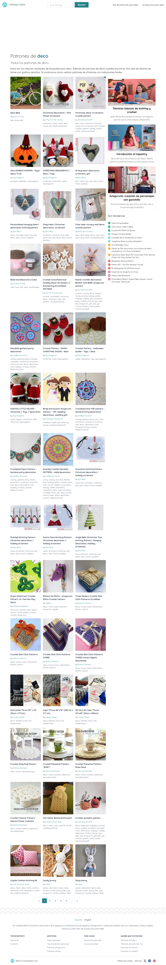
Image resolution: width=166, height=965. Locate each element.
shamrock (14, 610)
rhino (51, 607)
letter (12, 235)
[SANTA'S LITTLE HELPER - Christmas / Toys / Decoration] (25, 389)
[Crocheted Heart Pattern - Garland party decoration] (25, 449)
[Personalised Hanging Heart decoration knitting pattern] (25, 204)
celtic (55, 490)
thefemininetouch (21, 893)
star (96, 419)
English (88, 919)
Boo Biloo (82, 177)
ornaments (56, 181)
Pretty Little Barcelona (121, 275)
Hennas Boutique (20, 768)
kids (21, 287)
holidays (78, 298)
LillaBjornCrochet (20, 355)
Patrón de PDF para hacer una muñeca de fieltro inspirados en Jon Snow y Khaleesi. (132, 249)
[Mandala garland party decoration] (25, 328)
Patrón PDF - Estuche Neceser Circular (127, 264)
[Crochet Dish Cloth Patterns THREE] (58, 634)
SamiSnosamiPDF (85, 120)
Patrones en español (129, 951)
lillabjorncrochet (16, 369)
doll (76, 304)
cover (70, 482)
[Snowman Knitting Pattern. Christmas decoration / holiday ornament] (90, 449)
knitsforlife (19, 120)
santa (64, 181)
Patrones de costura (129, 947)
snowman (97, 123)
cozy (56, 825)
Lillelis (48, 884)
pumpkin (14, 181)
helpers (19, 419)
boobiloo (84, 184)
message (19, 235)
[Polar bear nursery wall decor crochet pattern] (90, 204)
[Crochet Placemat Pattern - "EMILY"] (58, 744)
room (102, 235)
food (25, 287)
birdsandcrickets (97, 237)
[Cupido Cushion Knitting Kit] (25, 860)
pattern (85, 128)
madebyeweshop (50, 828)
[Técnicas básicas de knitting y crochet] (131, 92)
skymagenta (33, 181)
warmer (62, 825)
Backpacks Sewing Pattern (123, 261)
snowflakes (54, 296)
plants (34, 610)
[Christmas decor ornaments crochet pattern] (90, 93)
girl (98, 304)
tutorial (90, 301)
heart (60, 123)
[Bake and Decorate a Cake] (25, 260)
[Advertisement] (83, 29)
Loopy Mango (18, 717)
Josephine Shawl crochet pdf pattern (127, 241)
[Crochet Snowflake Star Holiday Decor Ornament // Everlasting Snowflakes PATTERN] (58, 260)
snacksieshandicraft (57, 425)
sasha (98, 128)
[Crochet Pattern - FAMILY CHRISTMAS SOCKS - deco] (58, 328)
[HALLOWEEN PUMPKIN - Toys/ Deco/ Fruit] (25, 151)
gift (50, 126)
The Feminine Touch (21, 884)
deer (67, 235)
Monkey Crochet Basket (121, 234)
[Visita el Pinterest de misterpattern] (154, 961)
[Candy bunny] (58, 860)
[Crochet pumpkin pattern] (90, 798)
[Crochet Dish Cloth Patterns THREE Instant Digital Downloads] (90, 634)
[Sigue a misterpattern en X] (145, 961)
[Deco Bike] (25, 93)
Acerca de (14, 940)
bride (63, 422)
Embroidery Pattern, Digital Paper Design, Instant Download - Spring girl (132, 280)
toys (17, 287)
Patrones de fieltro (128, 940)
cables (52, 487)
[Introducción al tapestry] (131, 138)
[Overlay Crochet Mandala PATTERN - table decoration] (58, 449)
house (45, 126)
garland (20, 359)
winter (36, 890)
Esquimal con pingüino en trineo (125, 272)
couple (53, 422)
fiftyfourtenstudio (60, 126)
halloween (22, 181)
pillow (57, 482)
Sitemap (138, 961)
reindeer (101, 126)
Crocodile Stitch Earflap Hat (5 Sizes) (127, 237)
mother (78, 293)
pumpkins (92, 828)
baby (87, 235)
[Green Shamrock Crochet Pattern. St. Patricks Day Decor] (25, 576)
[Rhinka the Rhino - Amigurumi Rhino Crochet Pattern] (58, 576)
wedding (46, 422)
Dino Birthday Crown (120, 245)
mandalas (14, 361)
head (56, 607)
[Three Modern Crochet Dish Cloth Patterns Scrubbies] (90, 576)
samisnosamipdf (88, 131)
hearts (32, 480)
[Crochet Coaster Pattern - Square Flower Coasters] (25, 798)
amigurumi (79, 126)
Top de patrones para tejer (125, 4)
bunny (91, 296)
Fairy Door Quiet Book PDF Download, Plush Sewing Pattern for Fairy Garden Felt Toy (133, 256)
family (78, 296)
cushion (63, 482)
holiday (92, 128)
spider (77, 359)
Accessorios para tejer (153, 4)
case (45, 485)
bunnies (84, 296)
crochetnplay (33, 287)
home (77, 184)
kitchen (78, 609)
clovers (13, 612)
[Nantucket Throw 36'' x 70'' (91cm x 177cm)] (25, 690)
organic (98, 293)
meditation (47, 490)
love (87, 181)
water (51, 825)
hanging (18, 367)
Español (78, 919)
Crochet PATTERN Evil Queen (123, 230)
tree (81, 123)
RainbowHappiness (21, 606)
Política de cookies (125, 961)
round (62, 485)
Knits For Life (18, 116)
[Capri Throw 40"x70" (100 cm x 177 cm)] (58, 690)
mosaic (68, 493)
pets (77, 181)
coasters (57, 774)
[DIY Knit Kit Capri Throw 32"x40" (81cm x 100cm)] (90, 690)
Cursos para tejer (91, 944)
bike (12, 120)
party (27, 359)
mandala (33, 359)
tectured (59, 480)
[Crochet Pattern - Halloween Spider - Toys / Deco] (90, 328)
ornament (89, 126)
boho (77, 237)
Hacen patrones (53, 940)
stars (64, 299)
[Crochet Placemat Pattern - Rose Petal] (90, 744)
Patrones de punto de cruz (132, 944)
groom (46, 425)
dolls (100, 301)
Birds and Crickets (85, 231)
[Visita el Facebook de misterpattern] (149, 961)
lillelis (69, 893)
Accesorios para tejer (93, 940)
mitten (54, 123)
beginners (85, 825)
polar (77, 235)
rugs (60, 490)
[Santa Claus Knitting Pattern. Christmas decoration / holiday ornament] (58, 517)
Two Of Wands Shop (54, 293)
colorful (46, 495)
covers (50, 485)
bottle (68, 825)
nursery (85, 293)
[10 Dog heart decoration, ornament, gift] (90, 151)
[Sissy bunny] (90, 860)
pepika (55, 609)
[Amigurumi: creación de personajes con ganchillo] (131, 180)
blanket (67, 480)
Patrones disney (54, 951)
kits (30, 721)
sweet (52, 890)
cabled (57, 485)
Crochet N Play (19, 283)
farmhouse (85, 830)
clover (19, 612)
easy (63, 493)
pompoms (60, 487)
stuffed (83, 301)
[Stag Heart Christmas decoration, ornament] (58, 204)
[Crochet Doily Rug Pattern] (25, 744)
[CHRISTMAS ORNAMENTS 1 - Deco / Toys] (58, 151)
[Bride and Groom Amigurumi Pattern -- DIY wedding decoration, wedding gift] (58, 389)
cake (12, 287)
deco (66, 123)
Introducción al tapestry (131, 154)
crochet (78, 128)
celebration (28, 890)
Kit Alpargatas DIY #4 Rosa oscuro (126, 268)
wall (97, 235)
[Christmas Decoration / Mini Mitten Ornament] (58, 93)
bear (77, 123)
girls (92, 298)
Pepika (48, 603)
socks (54, 359)
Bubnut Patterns (84, 603)
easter (97, 296)
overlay (13, 359)
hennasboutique (28, 771)
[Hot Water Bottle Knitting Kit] (58, 798)
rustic (77, 830)
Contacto (14, 944)
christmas (47, 123)
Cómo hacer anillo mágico (122, 227)
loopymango (15, 723)
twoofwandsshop (57, 302)
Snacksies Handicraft (54, 419)
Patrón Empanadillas (120, 223)
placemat (66, 774)
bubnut (85, 609)
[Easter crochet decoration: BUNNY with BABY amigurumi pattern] (90, 260)
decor (95, 181)
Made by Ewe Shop (53, 822)
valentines (14, 890)
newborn (98, 298)
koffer (77, 131)
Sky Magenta (18, 177)
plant (29, 610)
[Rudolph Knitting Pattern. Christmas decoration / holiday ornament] (25, 517)
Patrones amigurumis (56, 947)
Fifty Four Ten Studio (54, 120)
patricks (22, 610)
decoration (33, 364)
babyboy (93, 825)
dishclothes (97, 607)
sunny (45, 480)
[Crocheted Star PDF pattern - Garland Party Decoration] (90, 389)
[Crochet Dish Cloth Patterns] (25, 634)
